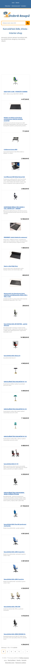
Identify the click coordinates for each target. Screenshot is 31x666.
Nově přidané (12, 660)
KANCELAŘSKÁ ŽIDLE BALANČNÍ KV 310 (15, 436)
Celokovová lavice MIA (10, 149)
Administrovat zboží (16, 5)
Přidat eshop (7, 5)
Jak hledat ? (23, 5)
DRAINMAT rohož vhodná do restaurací (15, 237)
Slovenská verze (9, 662)
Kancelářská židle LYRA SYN (12, 606)
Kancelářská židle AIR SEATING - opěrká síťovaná (15, 324)
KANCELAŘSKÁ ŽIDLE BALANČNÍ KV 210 (15, 409)
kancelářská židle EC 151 (11, 464)
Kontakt (24, 660)
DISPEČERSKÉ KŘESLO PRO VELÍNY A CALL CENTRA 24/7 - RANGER (14, 207)
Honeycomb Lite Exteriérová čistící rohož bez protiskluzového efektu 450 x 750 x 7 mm (15, 295)
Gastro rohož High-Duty (11, 266)
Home (13, 2)
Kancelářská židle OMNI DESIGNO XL (14, 634)
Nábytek (17, 2)
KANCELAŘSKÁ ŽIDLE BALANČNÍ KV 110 (15, 381)
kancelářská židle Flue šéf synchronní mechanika (15, 525)
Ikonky (19, 660)
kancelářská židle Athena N (12, 355)
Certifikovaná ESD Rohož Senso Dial (14, 177)
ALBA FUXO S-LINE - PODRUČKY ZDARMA (15, 91)
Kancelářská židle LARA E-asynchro (14, 552)
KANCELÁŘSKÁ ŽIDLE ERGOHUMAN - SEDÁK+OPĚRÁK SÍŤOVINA (14, 493)
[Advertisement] (15, 58)
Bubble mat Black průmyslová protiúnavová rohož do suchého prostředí (13, 119)
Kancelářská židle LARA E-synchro (14, 579)
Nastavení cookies (20, 662)
